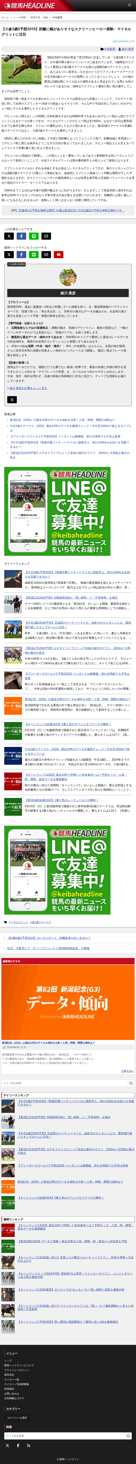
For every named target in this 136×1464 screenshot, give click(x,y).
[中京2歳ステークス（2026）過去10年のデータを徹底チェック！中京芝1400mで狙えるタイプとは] (13, 756)
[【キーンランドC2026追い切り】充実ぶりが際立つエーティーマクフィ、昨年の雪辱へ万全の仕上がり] (8, 1262)
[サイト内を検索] (131, 1083)
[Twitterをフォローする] (7, 1445)
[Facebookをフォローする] (18, 1445)
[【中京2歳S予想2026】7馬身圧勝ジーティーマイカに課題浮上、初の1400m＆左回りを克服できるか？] (13, 579)
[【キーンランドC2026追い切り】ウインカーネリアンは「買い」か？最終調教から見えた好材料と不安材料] (8, 1310)
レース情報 (19, 17)
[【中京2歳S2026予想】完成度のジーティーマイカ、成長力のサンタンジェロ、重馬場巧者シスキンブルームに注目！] (13, 629)
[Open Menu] (131, 5)
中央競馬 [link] (57, 17)
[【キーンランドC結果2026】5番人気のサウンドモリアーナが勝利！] (13, 731)
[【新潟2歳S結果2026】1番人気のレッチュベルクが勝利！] (13, 807)
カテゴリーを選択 (17, 1417)
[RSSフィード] (29, 1445)
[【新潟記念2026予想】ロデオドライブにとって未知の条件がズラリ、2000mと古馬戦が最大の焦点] (13, 655)
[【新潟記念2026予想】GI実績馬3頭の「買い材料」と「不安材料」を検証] (13, 604)
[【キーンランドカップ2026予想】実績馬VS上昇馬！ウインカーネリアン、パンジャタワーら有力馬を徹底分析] (8, 1278)
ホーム (5, 17)
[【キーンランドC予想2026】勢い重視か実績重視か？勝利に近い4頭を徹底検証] (8, 1326)
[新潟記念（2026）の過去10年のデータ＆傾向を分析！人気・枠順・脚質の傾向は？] (13, 706)
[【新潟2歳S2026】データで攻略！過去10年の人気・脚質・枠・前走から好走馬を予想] (8, 1246)
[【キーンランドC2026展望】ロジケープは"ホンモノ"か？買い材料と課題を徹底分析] (8, 1294)
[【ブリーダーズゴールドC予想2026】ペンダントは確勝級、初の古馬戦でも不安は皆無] (13, 680)
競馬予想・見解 (39, 17)
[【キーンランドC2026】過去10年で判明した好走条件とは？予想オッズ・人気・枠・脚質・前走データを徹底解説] (13, 781)
